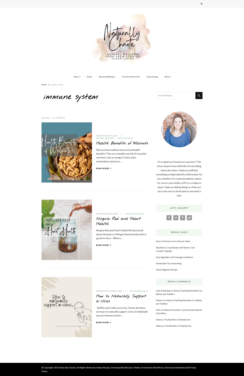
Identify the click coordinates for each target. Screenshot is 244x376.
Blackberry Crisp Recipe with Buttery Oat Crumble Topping (175, 249)
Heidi (158, 319)
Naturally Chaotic (67, 367)
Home (89, 77)
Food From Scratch (131, 77)
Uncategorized (125, 138)
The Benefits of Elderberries (177, 319)
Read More (102, 168)
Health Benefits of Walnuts (122, 143)
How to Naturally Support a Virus (121, 298)
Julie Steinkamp (163, 290)
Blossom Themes (132, 367)
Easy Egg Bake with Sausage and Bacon (174, 257)
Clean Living (152, 77)
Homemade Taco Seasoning (168, 263)
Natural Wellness (107, 77)
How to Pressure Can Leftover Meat (173, 241)
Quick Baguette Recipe (166, 269)
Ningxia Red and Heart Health (118, 221)
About (168, 77)
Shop (76, 77)
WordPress (158, 367)
